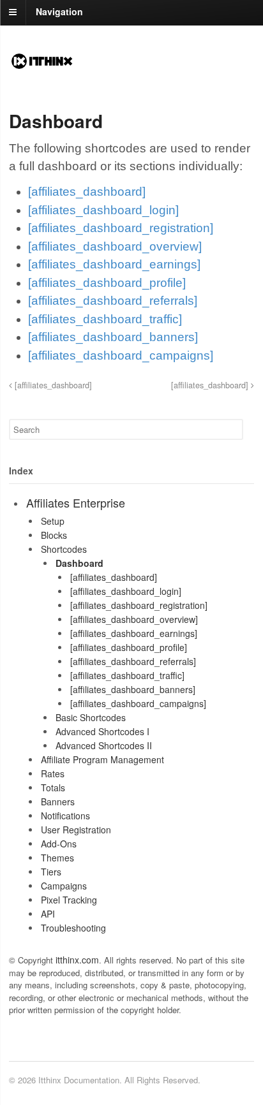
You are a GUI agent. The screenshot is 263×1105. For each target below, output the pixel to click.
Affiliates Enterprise (75, 502)
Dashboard (79, 563)
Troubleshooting (73, 927)
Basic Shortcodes (91, 717)
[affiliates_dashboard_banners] (113, 337)
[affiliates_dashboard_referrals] (112, 300)
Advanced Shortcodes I (102, 731)
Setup (52, 521)
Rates (52, 773)
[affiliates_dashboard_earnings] (114, 264)
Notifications (65, 815)
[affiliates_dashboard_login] (103, 210)
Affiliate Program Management (102, 759)
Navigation (59, 11)
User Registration (76, 829)
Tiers (51, 871)
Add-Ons (59, 843)
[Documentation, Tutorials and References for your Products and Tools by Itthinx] (42, 64)
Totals (53, 787)
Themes (57, 857)
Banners (58, 801)
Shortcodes (64, 549)
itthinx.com (77, 959)
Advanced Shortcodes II (104, 745)
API (48, 913)
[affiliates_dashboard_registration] (120, 228)
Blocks (54, 535)
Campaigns (64, 885)
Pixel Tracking (69, 899)
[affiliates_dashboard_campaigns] (120, 355)
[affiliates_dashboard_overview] (115, 246)
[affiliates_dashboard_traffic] (105, 319)
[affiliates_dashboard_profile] (107, 282)
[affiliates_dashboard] (87, 191)
